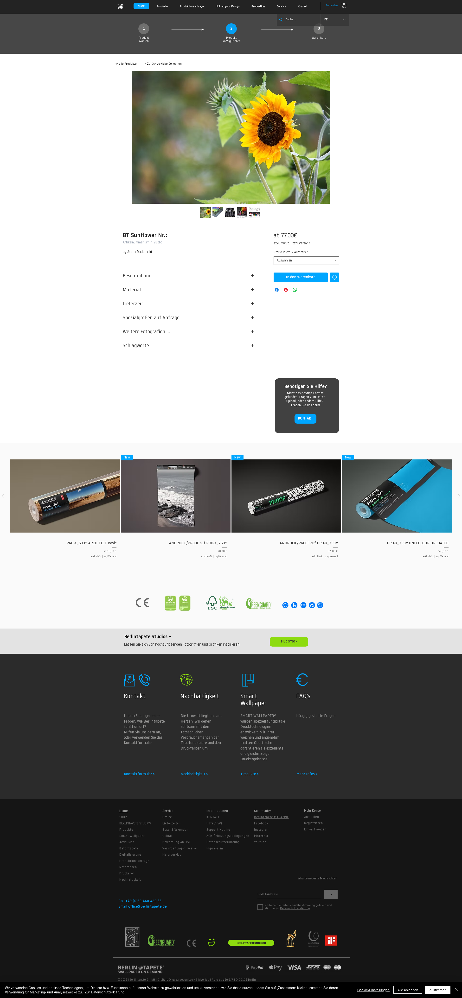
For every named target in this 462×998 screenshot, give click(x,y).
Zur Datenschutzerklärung (104, 992)
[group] (231, 508)
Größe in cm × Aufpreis (291, 252)
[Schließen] (456, 989)
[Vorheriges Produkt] (3, 496)
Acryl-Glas (126, 842)
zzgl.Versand (301, 243)
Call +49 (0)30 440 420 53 (140, 901)
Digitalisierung (130, 854)
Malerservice (171, 854)
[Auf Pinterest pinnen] (286, 290)
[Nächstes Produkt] (459, 496)
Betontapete (128, 848)
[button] (165, 7)
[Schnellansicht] (65, 496)
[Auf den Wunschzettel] (334, 277)
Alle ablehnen (408, 989)
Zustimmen (437, 989)
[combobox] (306, 260)
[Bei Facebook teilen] (277, 290)
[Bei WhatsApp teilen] (295, 290)
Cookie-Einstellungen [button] (373, 989)
